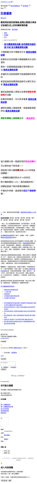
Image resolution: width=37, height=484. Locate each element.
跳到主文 (3, 18)
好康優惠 (6, 13)
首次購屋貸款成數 (6, 235)
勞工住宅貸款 (5, 408)
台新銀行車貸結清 (9, 298)
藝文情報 (15, 29)
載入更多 (3, 359)
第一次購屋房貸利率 (7, 406)
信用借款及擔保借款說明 (11, 296)
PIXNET (8, 458)
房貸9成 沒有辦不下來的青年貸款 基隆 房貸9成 (18, 319)
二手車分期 (7, 292)
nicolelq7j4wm (5, 338)
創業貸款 (3, 413)
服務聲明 (18, 460)
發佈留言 (3, 369)
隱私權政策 (30, 458)
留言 (19, 348)
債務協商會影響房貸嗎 (11, 290)
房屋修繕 (25, 243)
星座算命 (14, 352)
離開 (10, 480)
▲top (2, 355)
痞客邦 (16, 348)
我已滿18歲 (4, 480)
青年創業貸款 (5, 411)
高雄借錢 (7, 294)
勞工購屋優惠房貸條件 (7, 286)
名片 (5, 37)
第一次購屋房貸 (5, 404)
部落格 (6, 35)
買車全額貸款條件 (7, 237)
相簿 (5, 33)
